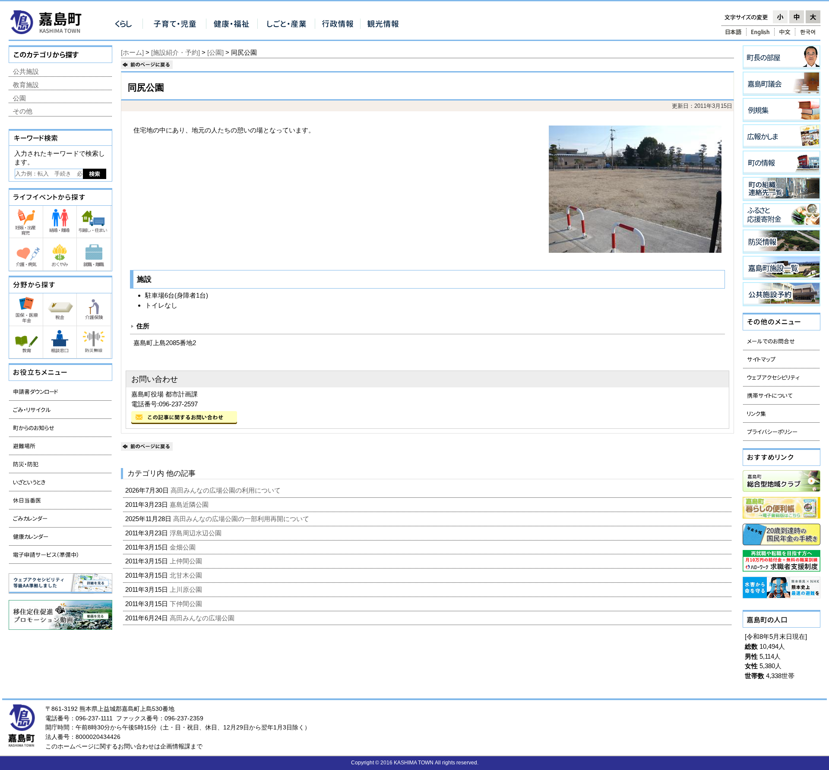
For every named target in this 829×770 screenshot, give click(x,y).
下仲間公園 (187, 603)
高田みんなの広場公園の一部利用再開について (242, 518)
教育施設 (26, 84)
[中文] (785, 32)
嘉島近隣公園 (190, 504)
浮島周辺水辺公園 (196, 533)
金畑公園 (183, 547)
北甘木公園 (187, 575)
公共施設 (26, 71)
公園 (19, 98)
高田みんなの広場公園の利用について (226, 490)
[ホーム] (132, 52)
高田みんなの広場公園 (203, 618)
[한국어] (808, 32)
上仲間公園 (187, 561)
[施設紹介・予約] (175, 52)
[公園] (215, 52)
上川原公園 (187, 589)
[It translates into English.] (760, 32)
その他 (22, 111)
